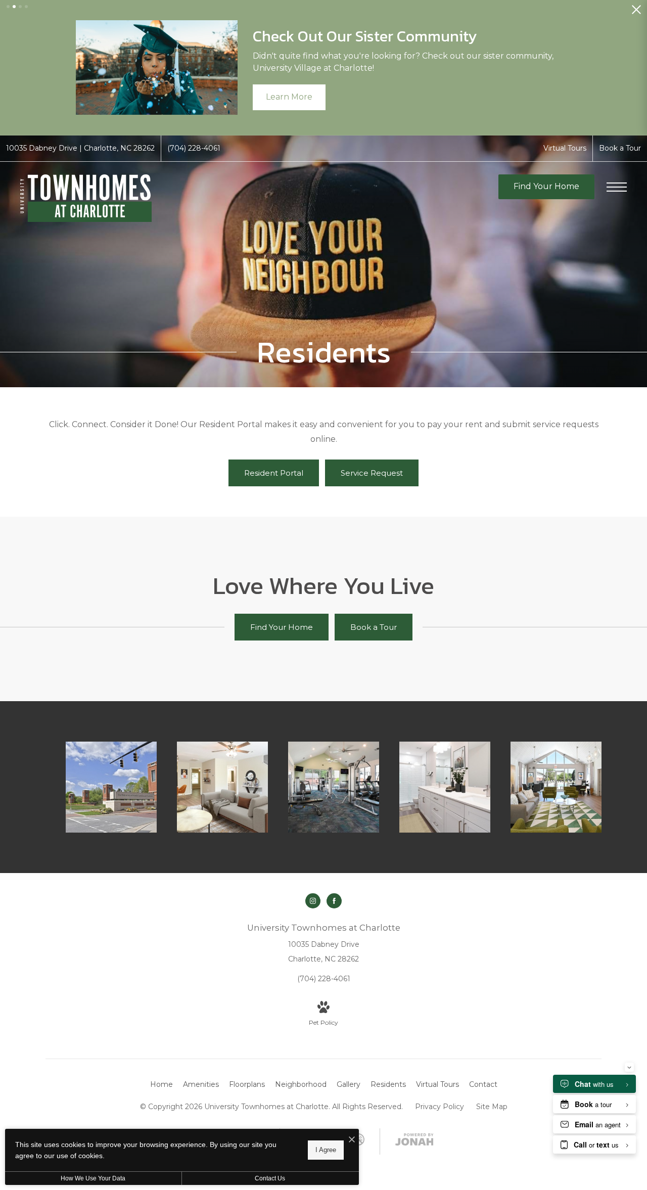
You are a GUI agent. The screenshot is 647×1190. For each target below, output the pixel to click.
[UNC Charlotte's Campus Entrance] (111, 787)
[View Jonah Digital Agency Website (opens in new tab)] (414, 1141)
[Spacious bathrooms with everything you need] (444, 787)
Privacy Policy (439, 1106)
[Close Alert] (636, 12)
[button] (8, 6)
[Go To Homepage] (86, 198)
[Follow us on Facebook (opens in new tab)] (334, 900)
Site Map (491, 1106)
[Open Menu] (617, 187)
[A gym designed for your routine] (333, 787)
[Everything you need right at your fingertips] (556, 787)
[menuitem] (161, 1084)
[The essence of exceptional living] (222, 787)
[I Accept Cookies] (352, 1140)
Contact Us (270, 1178)
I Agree (325, 1150)
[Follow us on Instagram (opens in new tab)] (312, 900)
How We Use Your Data (93, 1178)
